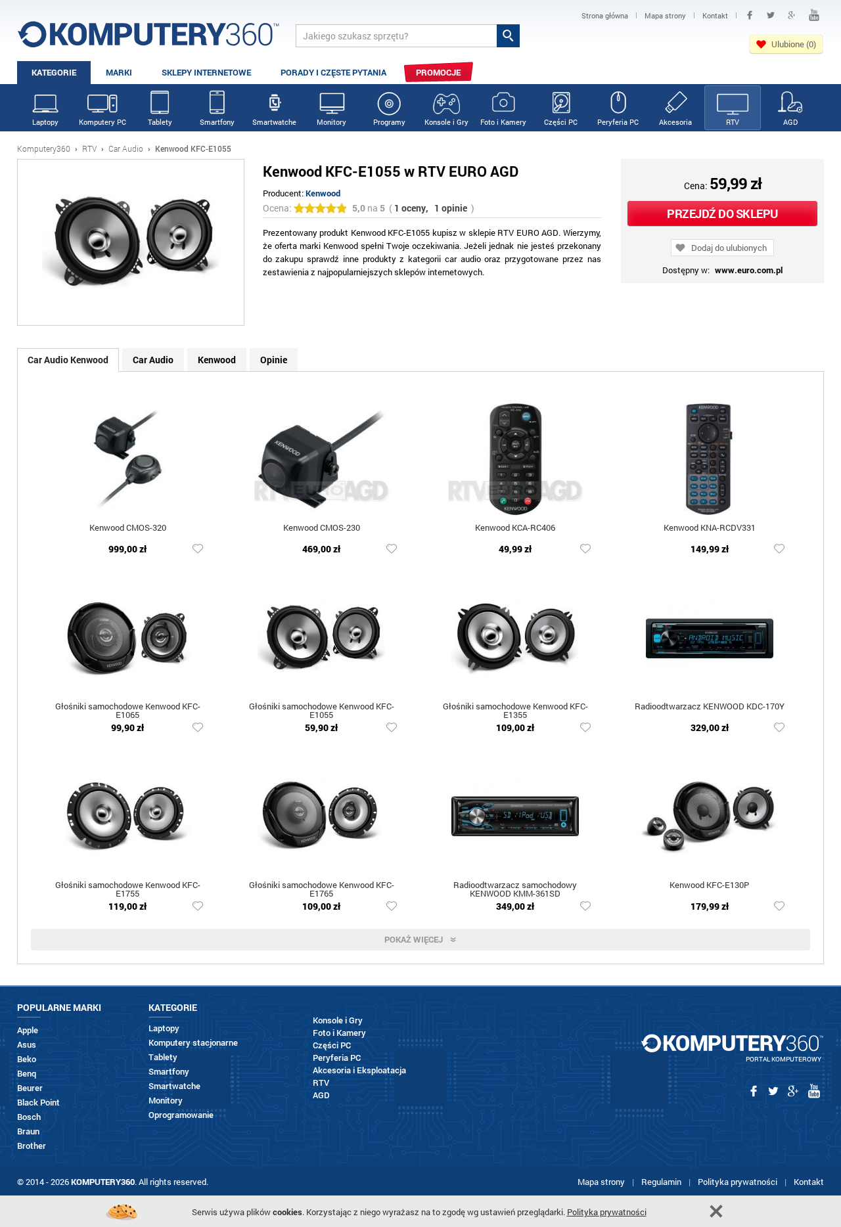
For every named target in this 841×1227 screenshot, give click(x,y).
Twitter (770, 15)
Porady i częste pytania (333, 72)
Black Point (38, 1102)
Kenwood (323, 193)
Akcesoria (675, 122)
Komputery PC (102, 122)
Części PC (561, 122)
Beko (26, 1059)
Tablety (160, 122)
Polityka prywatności (737, 1182)
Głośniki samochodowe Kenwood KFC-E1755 (127, 890)
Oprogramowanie (181, 1115)
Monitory (331, 122)
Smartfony (217, 122)
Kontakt (809, 1182)
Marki (119, 72)
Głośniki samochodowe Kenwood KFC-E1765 (321, 890)
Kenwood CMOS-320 (127, 528)
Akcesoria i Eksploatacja (359, 1070)
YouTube (814, 15)
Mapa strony (601, 1182)
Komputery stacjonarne (193, 1042)
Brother (31, 1146)
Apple (27, 1030)
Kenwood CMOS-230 (321, 528)
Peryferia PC (618, 122)
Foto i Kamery (503, 122)
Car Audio (125, 148)
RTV (732, 122)
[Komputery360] (148, 39)
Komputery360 (43, 148)
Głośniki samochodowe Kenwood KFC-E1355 (515, 711)
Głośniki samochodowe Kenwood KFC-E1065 (127, 711)
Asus (26, 1044)
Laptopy (45, 122)
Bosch (29, 1117)
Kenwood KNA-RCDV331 (710, 528)
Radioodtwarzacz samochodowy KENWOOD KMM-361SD (515, 890)
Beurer (30, 1088)
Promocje (438, 72)
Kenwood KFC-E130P (709, 886)
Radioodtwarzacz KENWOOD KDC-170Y (709, 707)
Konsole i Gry (446, 122)
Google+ (791, 15)
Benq (26, 1073)
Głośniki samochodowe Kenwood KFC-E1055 (321, 711)
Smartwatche (274, 122)
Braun (28, 1131)
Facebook (749, 15)
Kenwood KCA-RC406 (515, 528)
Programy (389, 122)
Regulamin (661, 1182)
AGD (790, 122)
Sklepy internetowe (206, 72)
